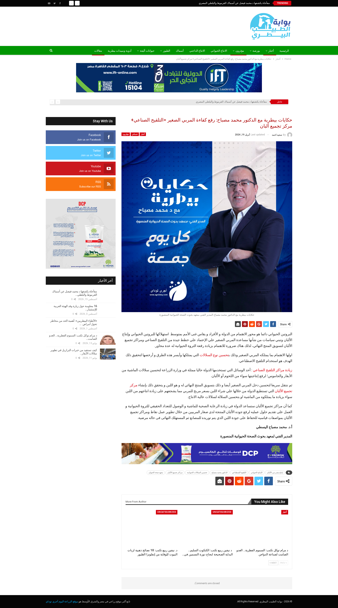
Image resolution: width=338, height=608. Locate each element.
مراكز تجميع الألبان (174, 472)
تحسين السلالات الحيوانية (197, 472)
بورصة (256, 50)
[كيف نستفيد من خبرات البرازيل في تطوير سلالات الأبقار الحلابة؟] (108, 354)
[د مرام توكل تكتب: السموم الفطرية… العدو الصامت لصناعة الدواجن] (262, 528)
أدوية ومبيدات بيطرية (119, 50)
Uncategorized (222, 512)
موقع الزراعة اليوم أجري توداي (62, 601)
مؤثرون (240, 50)
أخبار (271, 50)
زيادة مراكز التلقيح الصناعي (272, 370)
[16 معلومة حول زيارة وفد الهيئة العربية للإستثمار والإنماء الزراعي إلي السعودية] (108, 309)
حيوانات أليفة (147, 50)
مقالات (98, 50)
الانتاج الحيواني (219, 50)
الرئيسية (284, 50)
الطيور (166, 50)
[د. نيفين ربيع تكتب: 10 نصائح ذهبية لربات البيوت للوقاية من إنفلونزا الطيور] (151, 528)
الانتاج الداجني (197, 50)
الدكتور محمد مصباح (219, 472)
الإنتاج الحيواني (256, 472)
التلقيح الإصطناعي (239, 472)
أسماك (180, 50)
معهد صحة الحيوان (156, 472)
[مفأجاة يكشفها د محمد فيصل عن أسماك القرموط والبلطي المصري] (108, 295)
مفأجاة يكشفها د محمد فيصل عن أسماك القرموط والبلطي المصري (234, 3)
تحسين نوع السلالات (214, 355)
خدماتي (135, 134)
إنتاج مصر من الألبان (275, 472)
